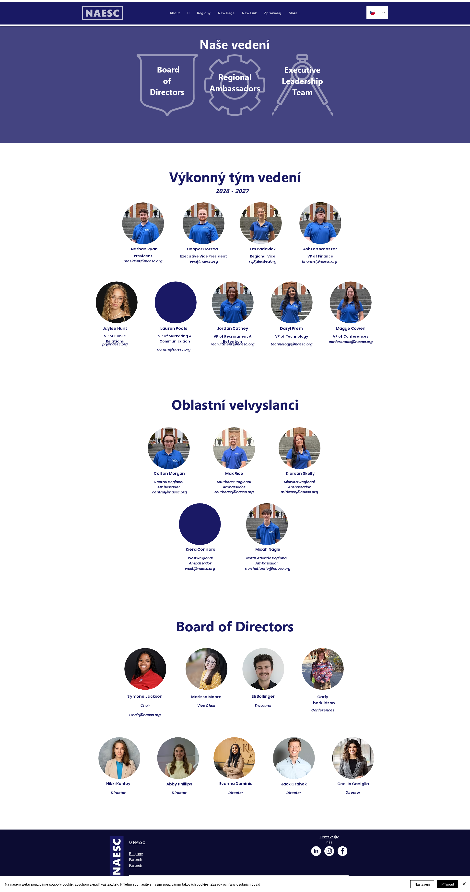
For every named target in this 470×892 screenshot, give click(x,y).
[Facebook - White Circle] (342, 851)
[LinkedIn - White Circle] (316, 851)
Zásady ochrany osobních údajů (235, 884)
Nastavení (422, 884)
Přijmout (447, 884)
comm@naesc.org (174, 349)
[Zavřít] (464, 884)
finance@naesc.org (319, 261)
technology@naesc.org (292, 344)
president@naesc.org (143, 261)
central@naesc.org (169, 492)
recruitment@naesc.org (232, 344)
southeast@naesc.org (234, 491)
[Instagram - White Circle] (329, 851)
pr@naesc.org (115, 344)
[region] (167, 85)
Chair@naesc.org (145, 714)
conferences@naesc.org (351, 341)
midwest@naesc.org (299, 491)
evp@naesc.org (204, 261)
